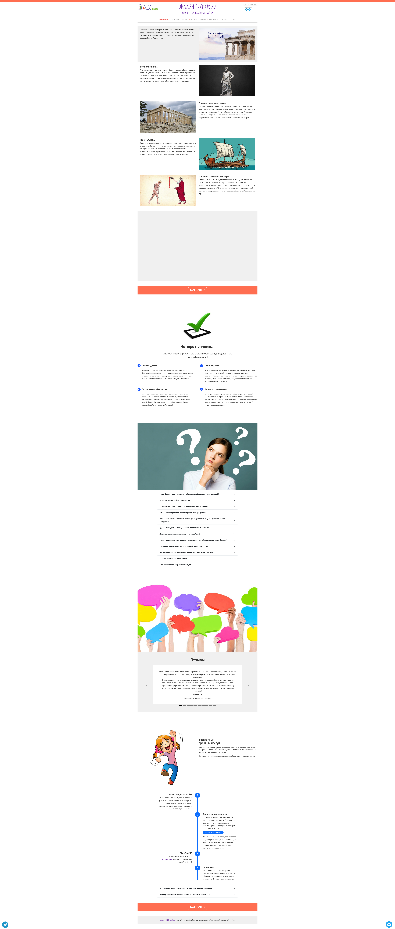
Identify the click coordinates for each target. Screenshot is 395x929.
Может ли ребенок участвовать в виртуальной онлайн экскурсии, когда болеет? (193, 540)
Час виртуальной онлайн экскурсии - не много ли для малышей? (186, 552)
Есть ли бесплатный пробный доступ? (175, 565)
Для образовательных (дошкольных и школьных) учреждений (185, 894)
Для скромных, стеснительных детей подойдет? (180, 534)
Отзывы (224, 20)
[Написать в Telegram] (5, 924)
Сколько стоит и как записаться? (173, 558)
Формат (185, 20)
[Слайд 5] (199, 705)
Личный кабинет (251, 5)
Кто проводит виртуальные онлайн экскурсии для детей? (184, 506)
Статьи (232, 20)
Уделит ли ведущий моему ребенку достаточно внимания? (184, 527)
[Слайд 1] (184, 705)
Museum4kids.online (167, 920)
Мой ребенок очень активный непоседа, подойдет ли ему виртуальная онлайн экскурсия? (192, 520)
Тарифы (203, 20)
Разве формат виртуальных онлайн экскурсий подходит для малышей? (189, 494)
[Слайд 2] (188, 705)
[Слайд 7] (206, 705)
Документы (248, 7)
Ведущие (194, 20)
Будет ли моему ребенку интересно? (175, 500)
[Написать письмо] (249, 9)
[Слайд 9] (214, 705)
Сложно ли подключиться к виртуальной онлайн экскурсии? (184, 546)
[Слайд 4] (195, 705)
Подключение (214, 20)
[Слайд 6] (203, 705)
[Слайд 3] (191, 705)
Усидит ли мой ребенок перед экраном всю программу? (183, 512)
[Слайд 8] (210, 705)
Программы (163, 20)
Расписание (175, 20)
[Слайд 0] (180, 705)
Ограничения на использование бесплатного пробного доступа (186, 888)
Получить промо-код (213, 832)
